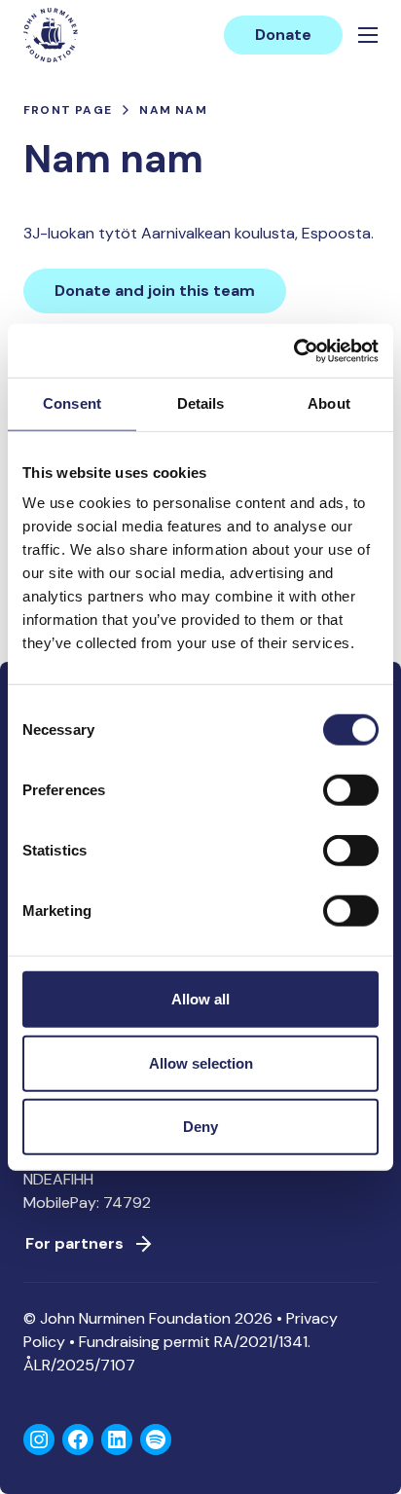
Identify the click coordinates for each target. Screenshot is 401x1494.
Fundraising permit (144, 1341)
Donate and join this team (155, 290)
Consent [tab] (72, 403)
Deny (200, 1126)
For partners (74, 1243)
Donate (283, 34)
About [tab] (329, 403)
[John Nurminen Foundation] (50, 35)
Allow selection (201, 1062)
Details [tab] (201, 403)
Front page (67, 110)
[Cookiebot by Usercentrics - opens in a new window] (293, 350)
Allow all (200, 999)
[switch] (351, 798)
